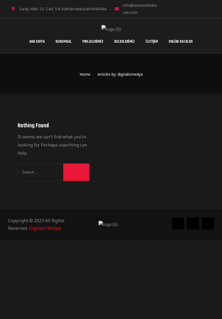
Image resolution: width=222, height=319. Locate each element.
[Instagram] (189, 9)
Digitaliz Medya (45, 228)
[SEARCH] (76, 172)
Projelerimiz (92, 42)
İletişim (152, 42)
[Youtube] (209, 9)
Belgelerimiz (124, 42)
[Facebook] (199, 9)
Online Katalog (181, 42)
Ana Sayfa (37, 42)
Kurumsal (63, 42)
